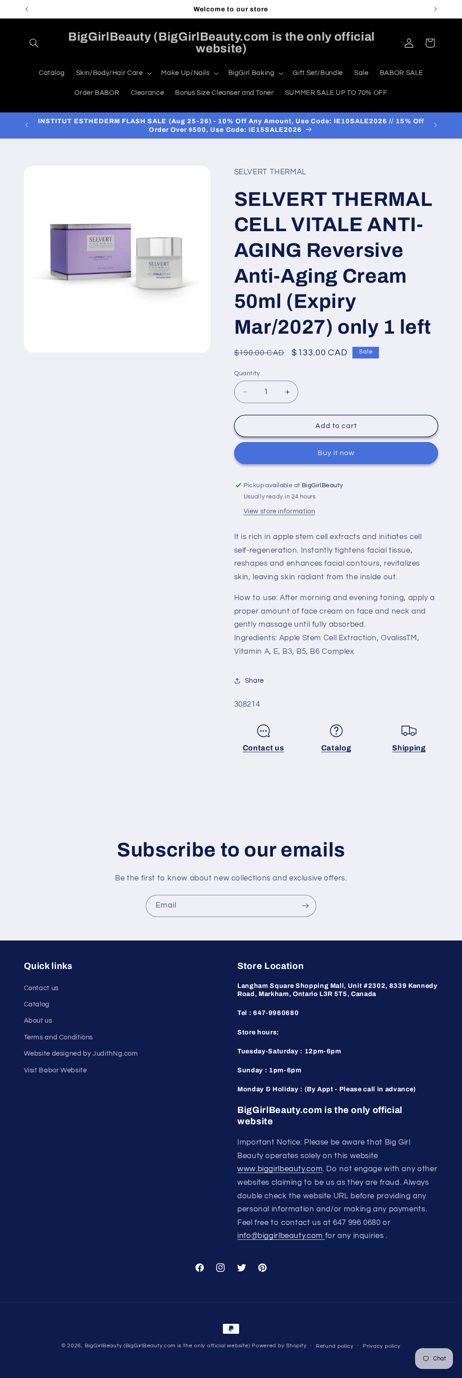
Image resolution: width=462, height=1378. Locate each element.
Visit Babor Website (55, 1070)
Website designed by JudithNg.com (81, 1053)
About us (38, 1020)
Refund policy (335, 1346)
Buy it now (336, 452)
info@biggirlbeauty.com (281, 1236)
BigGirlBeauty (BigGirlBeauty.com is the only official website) (167, 1345)
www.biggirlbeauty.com (280, 1169)
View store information (279, 511)
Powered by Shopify (279, 1345)
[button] (34, 43)
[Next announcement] (435, 9)
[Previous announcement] (27, 9)
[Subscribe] (305, 906)
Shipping (408, 748)
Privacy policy (382, 1346)
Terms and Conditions (58, 1037)
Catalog (336, 748)
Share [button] (254, 680)
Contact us (263, 748)
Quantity (247, 373)
